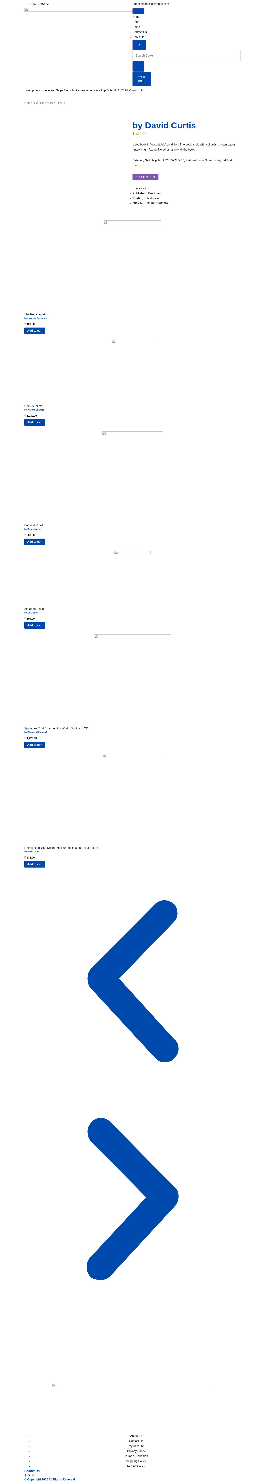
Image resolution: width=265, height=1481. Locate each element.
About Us (138, 37)
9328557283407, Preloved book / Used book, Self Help (198, 160)
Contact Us (139, 31)
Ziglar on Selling (34, 608)
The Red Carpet (34, 314)
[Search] (138, 66)
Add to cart (145, 176)
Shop (135, 21)
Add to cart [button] (34, 330)
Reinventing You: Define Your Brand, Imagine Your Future (61, 847)
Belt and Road (33, 525)
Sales (136, 26)
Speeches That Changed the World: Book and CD (56, 728)
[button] (140, 188)
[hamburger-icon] (138, 11)
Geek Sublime (33, 405)
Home (136, 16)
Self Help (40, 102)
